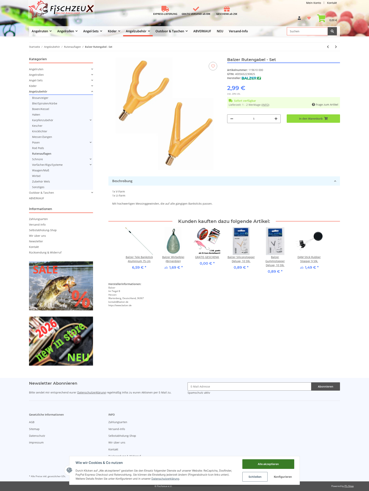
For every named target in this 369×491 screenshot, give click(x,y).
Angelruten (36, 69)
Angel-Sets (36, 80)
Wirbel (36, 176)
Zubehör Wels (41, 181)
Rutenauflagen (41, 153)
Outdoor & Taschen (41, 192)
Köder (33, 86)
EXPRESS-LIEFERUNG (165, 14)
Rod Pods (38, 148)
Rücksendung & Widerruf (45, 252)
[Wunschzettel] (309, 19)
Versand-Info (238, 31)
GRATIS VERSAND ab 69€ (196, 14)
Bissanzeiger (40, 98)
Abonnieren (325, 386)
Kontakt (332, 3)
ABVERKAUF (36, 198)
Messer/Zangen (42, 137)
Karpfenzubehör (42, 120)
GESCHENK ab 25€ (226, 14)
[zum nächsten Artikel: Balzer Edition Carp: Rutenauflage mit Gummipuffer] (336, 47)
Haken (36, 114)
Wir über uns (37, 236)
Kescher (37, 126)
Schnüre (37, 159)
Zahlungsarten (38, 219)
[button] (299, 19)
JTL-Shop (349, 486)
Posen (36, 142)
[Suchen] (332, 31)
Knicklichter (39, 131)
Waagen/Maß (40, 170)
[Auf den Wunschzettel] (213, 66)
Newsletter (36, 241)
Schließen (255, 476)
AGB (31, 422)
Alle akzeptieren (268, 464)
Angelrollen (36, 75)
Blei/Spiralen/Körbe (44, 103)
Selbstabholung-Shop (43, 230)
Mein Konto (313, 3)
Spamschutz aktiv (199, 392)
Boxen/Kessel (40, 109)
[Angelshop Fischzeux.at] (62, 11)
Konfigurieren (283, 476)
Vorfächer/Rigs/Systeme (47, 165)
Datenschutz (37, 436)
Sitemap (34, 429)
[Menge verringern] (231, 119)
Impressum (36, 442)
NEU (220, 31)
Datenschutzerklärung (91, 392)
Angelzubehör (38, 91)
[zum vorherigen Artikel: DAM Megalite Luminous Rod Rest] (328, 47)
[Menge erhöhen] (276, 119)
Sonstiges (38, 187)
